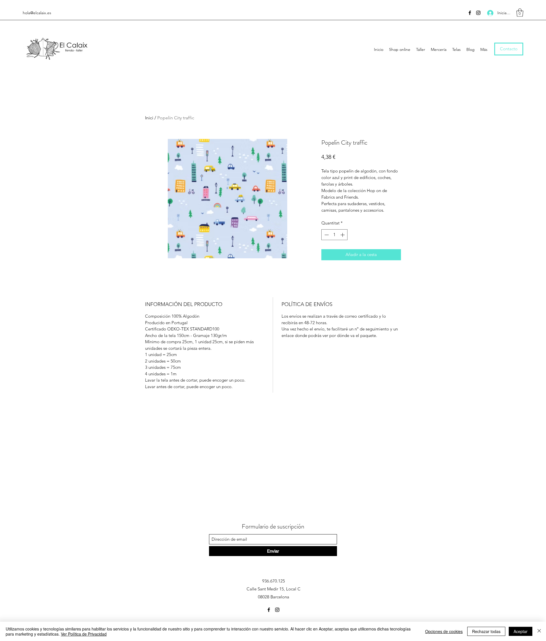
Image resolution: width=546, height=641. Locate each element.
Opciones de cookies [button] (444, 631)
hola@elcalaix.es (37, 12)
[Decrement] (326, 235)
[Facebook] (470, 13)
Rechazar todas (486, 631)
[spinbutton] (334, 235)
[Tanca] (539, 631)
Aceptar (521, 631)
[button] (519, 13)
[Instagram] (478, 13)
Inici (149, 117)
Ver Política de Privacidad (84, 634)
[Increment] (343, 235)
